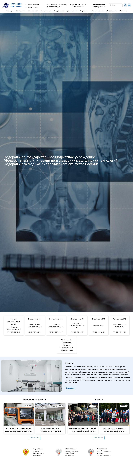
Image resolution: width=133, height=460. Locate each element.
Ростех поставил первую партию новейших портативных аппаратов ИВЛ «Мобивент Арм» (18, 430)
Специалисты (46, 11)
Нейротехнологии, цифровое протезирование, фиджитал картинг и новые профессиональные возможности (114, 430)
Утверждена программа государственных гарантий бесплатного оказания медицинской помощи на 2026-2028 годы (50, 430)
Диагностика (33, 11)
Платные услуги (97, 11)
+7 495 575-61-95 (32, 4)
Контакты (123, 11)
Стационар (20, 11)
